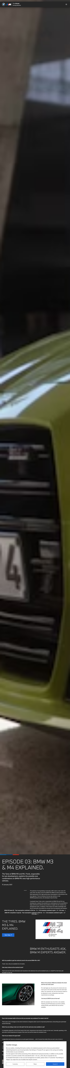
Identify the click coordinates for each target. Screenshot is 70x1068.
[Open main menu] (66, 4)
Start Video (7, 935)
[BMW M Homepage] (6, 4)
